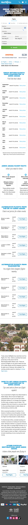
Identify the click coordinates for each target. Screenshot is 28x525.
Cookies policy (17, 488)
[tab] (14, 19)
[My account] (22, 2)
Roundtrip (12, 23)
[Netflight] (6, 2)
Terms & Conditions (21, 486)
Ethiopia (17, 62)
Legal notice (10, 488)
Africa (11, 62)
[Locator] (25, 28)
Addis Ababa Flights (7, 63)
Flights (5, 62)
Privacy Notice (11, 486)
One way (5, 23)
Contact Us (4, 486)
